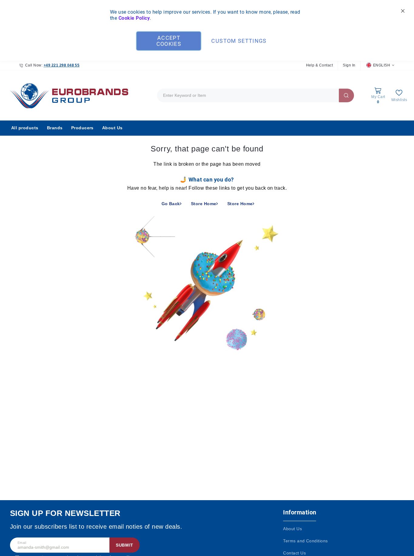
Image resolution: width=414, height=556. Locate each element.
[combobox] (255, 95)
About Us (292, 528)
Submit (124, 545)
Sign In (349, 65)
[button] (380, 65)
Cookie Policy (134, 18)
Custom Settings (238, 41)
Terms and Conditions (305, 540)
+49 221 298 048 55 (62, 65)
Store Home (203, 203)
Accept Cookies (168, 41)
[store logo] (67, 95)
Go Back (171, 203)
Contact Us (294, 553)
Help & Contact (319, 65)
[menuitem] (25, 128)
